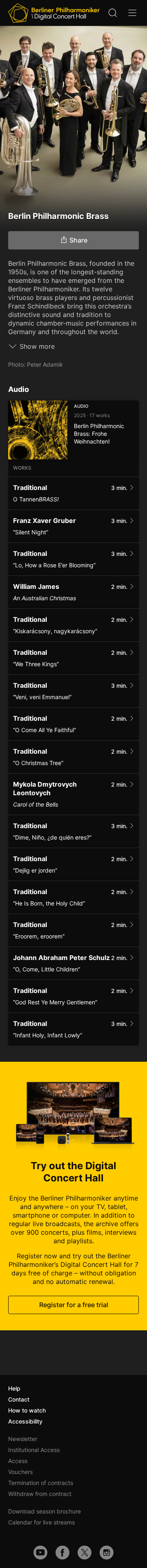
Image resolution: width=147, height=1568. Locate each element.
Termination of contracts (40, 1482)
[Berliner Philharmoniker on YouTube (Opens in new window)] (40, 1552)
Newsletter (22, 1438)
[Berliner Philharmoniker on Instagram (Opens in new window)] (107, 1552)
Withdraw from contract (39, 1493)
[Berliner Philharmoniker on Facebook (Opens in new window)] (62, 1552)
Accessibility (25, 1421)
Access (17, 1460)
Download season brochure (44, 1511)
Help (14, 1388)
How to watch (27, 1410)
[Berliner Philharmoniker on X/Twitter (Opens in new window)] (84, 1552)
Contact (18, 1399)
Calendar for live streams (41, 1522)
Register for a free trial (73, 1305)
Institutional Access (34, 1449)
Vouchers (20, 1471)
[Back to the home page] (54, 13)
